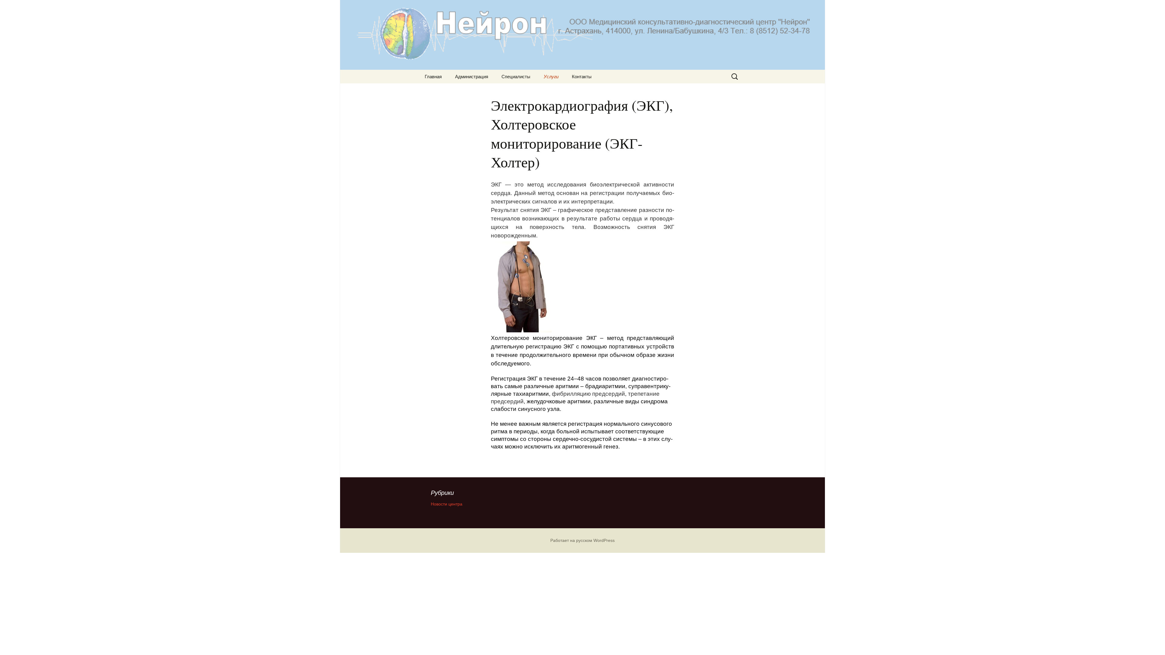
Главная (433, 76)
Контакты (582, 76)
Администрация (471, 76)
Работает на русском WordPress (582, 540)
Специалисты (515, 76)
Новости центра (446, 504)
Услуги (551, 76)
